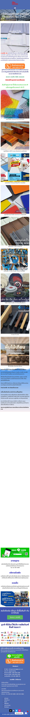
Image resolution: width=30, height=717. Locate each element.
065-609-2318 (16, 672)
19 (19, 676)
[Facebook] (13, 710)
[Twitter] (16, 710)
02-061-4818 (14, 676)
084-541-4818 (12, 694)
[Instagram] (19, 710)
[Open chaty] (26, 713)
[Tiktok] (10, 710)
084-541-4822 (20, 694)
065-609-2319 (16, 674)
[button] (15, 7)
